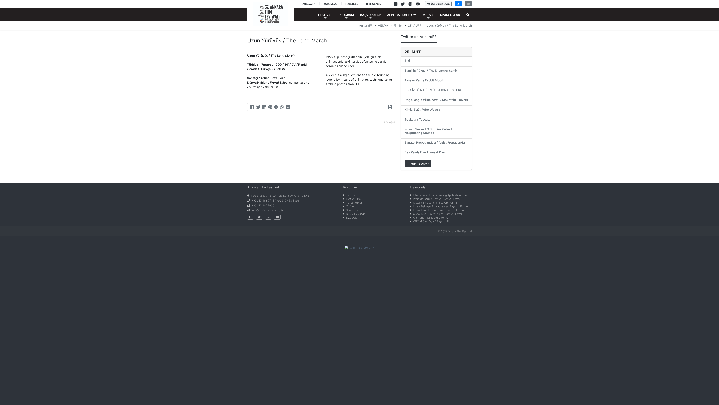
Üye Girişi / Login (440, 3)
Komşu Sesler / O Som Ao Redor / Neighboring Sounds (428, 131)
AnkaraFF (365, 25)
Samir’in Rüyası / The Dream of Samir (431, 70)
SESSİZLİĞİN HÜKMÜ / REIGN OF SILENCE (434, 90)
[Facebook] (252, 108)
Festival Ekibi (353, 198)
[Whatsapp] (282, 108)
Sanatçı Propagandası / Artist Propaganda (435, 142)
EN (458, 3)
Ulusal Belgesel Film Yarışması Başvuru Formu (440, 206)
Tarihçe (350, 195)
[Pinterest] (270, 108)
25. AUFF (414, 25)
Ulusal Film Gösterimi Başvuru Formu (435, 202)
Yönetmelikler (354, 202)
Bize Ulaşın (352, 217)
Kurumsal (350, 187)
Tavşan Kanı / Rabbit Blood (424, 80)
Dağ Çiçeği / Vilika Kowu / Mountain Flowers (436, 100)
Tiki (407, 60)
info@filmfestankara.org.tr (267, 210)
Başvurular (418, 187)
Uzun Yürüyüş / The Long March (449, 25)
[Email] (288, 108)
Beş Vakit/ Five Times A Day (425, 152)
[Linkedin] (264, 108)
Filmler (398, 25)
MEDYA (383, 25)
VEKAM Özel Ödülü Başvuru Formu (434, 221)
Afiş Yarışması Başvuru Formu (430, 217)
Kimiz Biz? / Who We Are (422, 109)
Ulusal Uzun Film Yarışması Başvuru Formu (438, 210)
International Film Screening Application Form (440, 195)
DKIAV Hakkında (355, 213)
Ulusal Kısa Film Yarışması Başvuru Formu (438, 213)
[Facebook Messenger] (276, 108)
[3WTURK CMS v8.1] (359, 248)
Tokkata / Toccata (417, 119)
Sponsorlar (352, 210)
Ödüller (350, 206)
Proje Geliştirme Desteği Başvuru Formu (437, 198)
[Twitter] (258, 108)
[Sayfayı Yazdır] (390, 108)
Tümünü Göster (418, 164)
